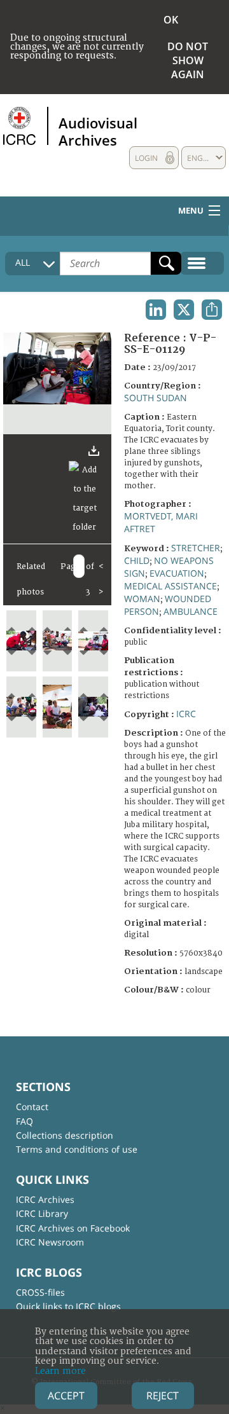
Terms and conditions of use (76, 1149)
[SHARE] (212, 309)
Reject (162, 1396)
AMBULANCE (190, 611)
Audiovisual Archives (98, 131)
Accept (66, 1396)
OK (170, 20)
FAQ (24, 1121)
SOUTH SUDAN (155, 398)
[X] (184, 309)
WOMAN (142, 599)
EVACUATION (176, 573)
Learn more (60, 1371)
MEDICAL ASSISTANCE (170, 586)
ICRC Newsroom (50, 1242)
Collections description (64, 1135)
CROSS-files (40, 1292)
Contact (32, 1107)
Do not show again (187, 60)
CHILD (136, 560)
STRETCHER (195, 548)
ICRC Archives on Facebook (73, 1228)
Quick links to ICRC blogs (68, 1306)
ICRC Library (42, 1213)
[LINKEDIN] (156, 309)
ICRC (186, 714)
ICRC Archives (45, 1199)
